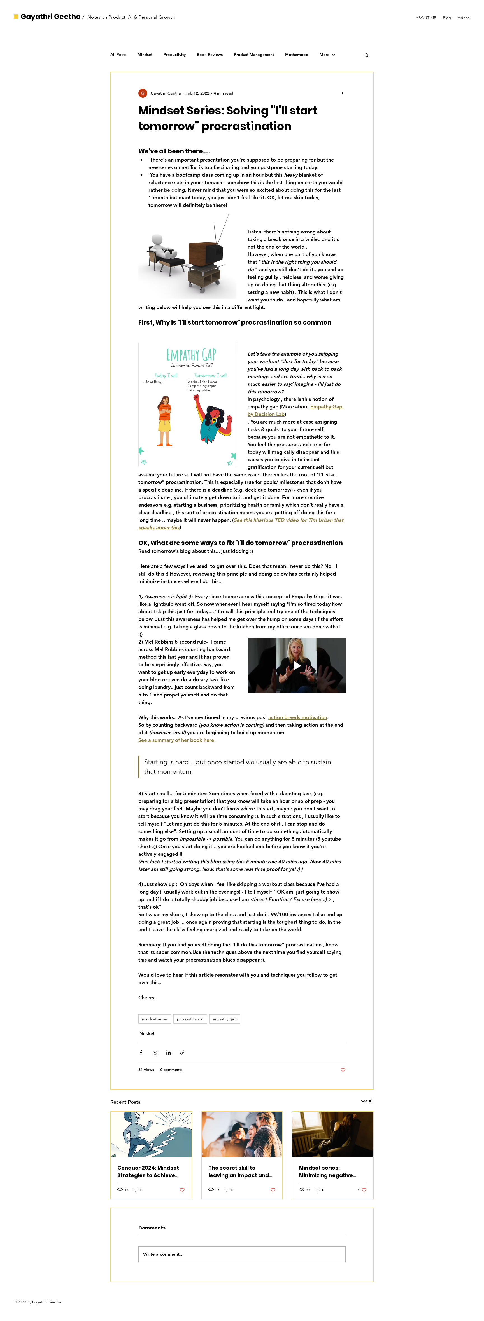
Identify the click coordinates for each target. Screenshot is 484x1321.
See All (367, 1100)
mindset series (154, 1018)
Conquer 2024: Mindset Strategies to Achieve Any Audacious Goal (148, 1171)
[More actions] (342, 93)
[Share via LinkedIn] (168, 1052)
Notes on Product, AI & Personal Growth (131, 17)
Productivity (175, 54)
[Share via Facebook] (141, 1052)
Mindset (145, 54)
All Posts (118, 54)
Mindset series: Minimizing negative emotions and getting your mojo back (328, 1171)
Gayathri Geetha (51, 17)
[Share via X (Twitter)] (154, 1052)
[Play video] (297, 665)
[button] (366, 55)
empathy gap (224, 1018)
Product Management (254, 54)
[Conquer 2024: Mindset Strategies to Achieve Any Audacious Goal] (151, 1134)
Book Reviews (210, 54)
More (324, 54)
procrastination (190, 1018)
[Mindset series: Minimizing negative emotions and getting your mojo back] (332, 1134)
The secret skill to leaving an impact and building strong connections (238, 1171)
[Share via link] (182, 1052)
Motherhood (296, 54)
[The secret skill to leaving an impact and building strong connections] (242, 1134)
